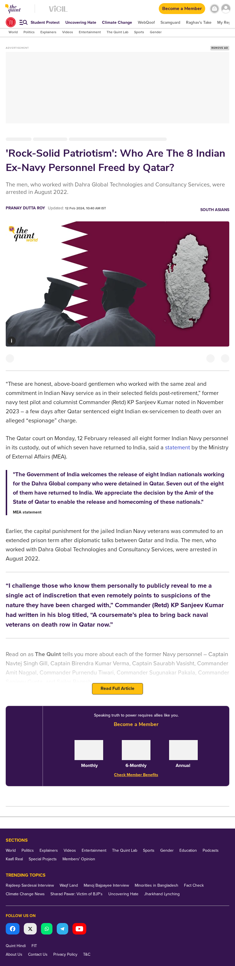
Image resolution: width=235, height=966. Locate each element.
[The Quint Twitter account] (30, 929)
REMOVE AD (219, 48)
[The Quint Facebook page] (12, 929)
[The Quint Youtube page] (79, 929)
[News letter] (214, 9)
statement (177, 447)
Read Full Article (117, 688)
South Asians (214, 209)
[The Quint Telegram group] (62, 929)
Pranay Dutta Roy (25, 208)
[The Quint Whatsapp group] (46, 929)
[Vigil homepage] (58, 11)
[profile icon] (226, 9)
